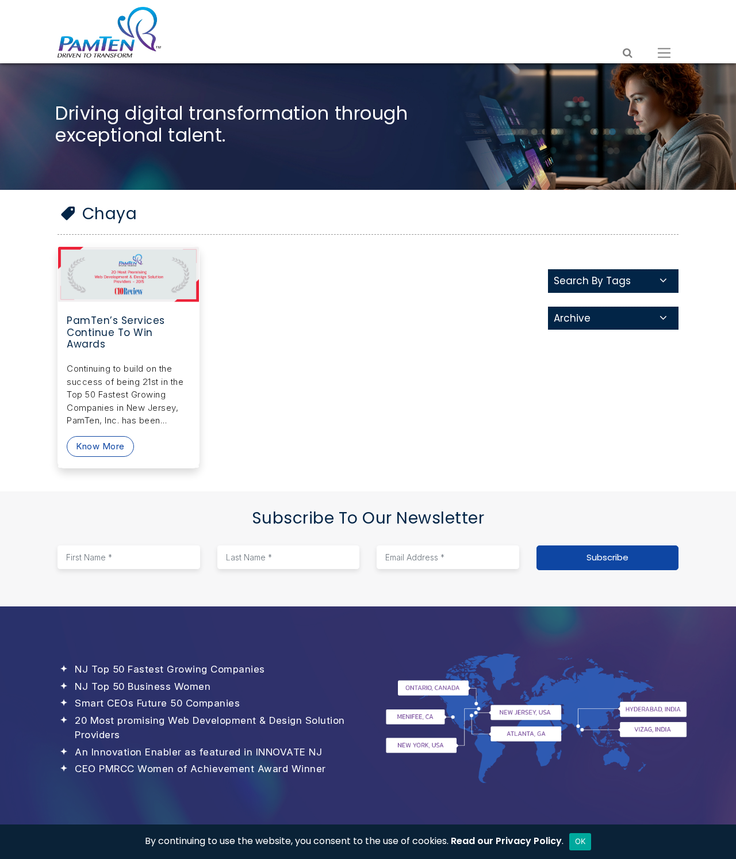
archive (572, 318)
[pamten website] (109, 32)
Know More (100, 446)
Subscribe (607, 557)
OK (580, 841)
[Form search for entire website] (628, 52)
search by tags (592, 281)
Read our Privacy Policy (506, 840)
